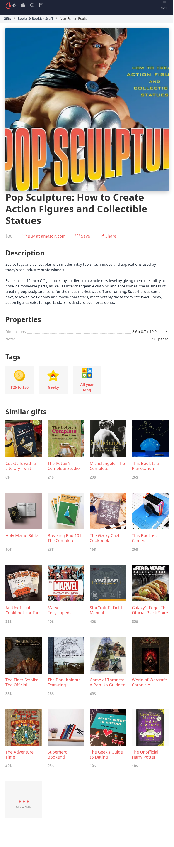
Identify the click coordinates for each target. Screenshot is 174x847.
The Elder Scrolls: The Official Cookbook (21, 682)
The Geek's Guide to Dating (106, 754)
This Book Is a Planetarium (145, 466)
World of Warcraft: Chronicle (149, 682)
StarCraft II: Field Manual (106, 610)
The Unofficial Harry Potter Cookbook (145, 754)
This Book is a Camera (145, 538)
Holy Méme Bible (21, 535)
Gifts (7, 19)
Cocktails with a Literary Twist (20, 466)
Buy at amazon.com (47, 236)
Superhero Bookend (58, 754)
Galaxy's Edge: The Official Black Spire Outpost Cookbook (150, 610)
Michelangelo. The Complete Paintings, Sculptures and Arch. (107, 466)
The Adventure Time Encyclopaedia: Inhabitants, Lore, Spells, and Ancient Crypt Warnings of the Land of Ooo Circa (23, 754)
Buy (25, 477)
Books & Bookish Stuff (35, 19)
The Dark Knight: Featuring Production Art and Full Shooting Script (66, 682)
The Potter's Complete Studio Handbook (64, 466)
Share (110, 236)
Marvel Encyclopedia (60, 610)
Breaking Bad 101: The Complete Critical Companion (66, 538)
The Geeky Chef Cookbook (104, 538)
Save (85, 236)
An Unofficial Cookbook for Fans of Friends (23, 610)
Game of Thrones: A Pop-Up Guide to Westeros (108, 682)
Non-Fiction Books (73, 19)
